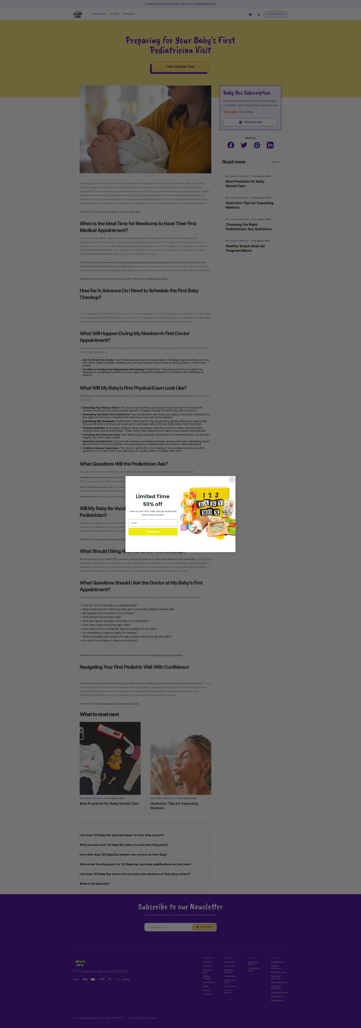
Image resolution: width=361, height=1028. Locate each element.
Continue (153, 531)
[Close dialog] (231, 479)
